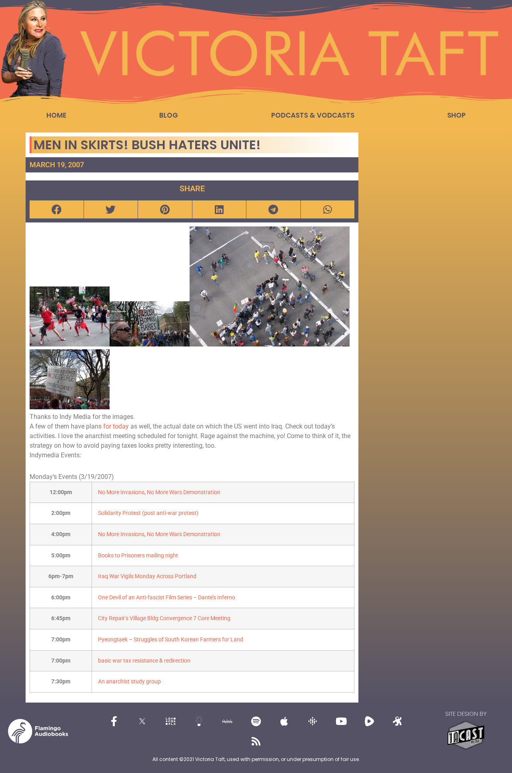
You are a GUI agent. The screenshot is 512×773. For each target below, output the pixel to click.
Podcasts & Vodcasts (312, 115)
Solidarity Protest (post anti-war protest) (148, 513)
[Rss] (256, 741)
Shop (456, 115)
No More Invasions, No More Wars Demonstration (159, 492)
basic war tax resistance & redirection (144, 660)
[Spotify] (256, 721)
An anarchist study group (129, 681)
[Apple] (284, 721)
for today (116, 426)
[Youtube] (341, 721)
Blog (168, 115)
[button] (57, 209)
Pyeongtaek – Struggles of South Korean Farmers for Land (170, 639)
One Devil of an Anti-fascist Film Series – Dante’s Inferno (166, 597)
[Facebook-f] (114, 721)
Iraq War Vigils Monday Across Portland (147, 576)
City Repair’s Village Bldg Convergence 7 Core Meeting (164, 618)
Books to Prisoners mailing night (138, 555)
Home (56, 115)
